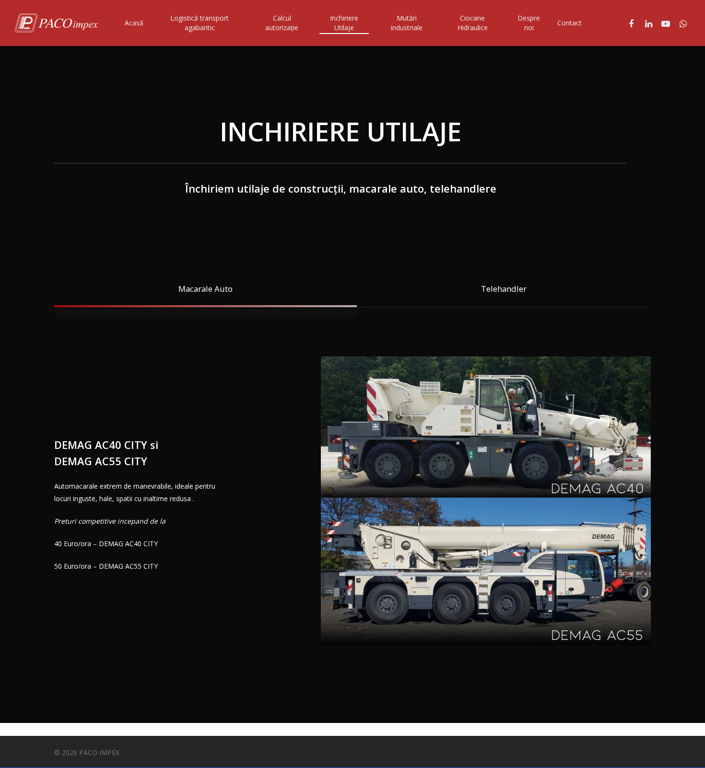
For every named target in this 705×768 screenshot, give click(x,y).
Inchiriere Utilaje (344, 22)
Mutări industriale (407, 22)
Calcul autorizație (281, 22)
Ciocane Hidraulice (473, 22)
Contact (569, 22)
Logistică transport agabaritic (199, 22)
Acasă (134, 22)
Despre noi (528, 22)
